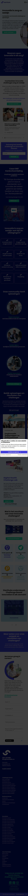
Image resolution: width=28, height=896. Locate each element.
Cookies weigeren (6, 454)
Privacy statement (22, 454)
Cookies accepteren (13, 452)
